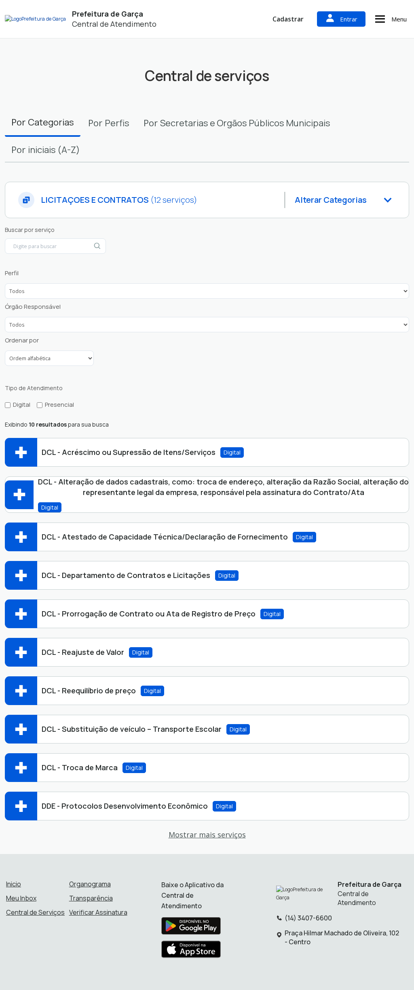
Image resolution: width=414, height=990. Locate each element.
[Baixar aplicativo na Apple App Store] (191, 951)
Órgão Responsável (33, 307)
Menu (399, 19)
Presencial (59, 405)
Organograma (90, 884)
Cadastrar (288, 19)
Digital (21, 405)
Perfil (12, 273)
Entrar (348, 19)
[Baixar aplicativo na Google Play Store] (191, 928)
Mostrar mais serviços (207, 834)
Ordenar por (22, 340)
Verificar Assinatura (98, 912)
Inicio (13, 884)
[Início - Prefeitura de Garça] (35, 19)
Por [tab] (42, 122)
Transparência (91, 898)
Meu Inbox (21, 898)
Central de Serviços (35, 912)
